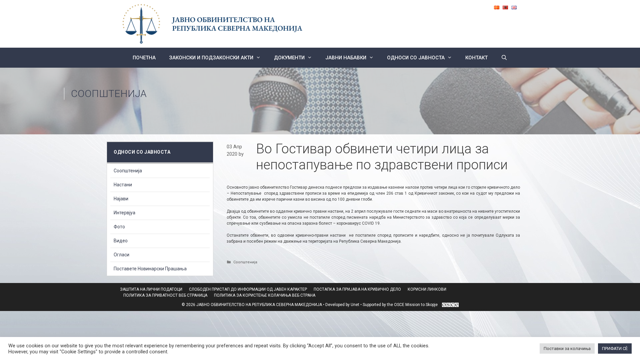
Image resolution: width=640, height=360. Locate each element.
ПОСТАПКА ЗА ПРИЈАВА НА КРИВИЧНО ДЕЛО (357, 289)
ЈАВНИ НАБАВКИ (345, 58)
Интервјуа (124, 212)
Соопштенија (109, 93)
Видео (121, 240)
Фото (119, 226)
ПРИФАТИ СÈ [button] (615, 348)
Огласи (121, 254)
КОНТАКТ (476, 58)
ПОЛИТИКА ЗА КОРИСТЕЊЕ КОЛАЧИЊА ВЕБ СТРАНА (264, 295)
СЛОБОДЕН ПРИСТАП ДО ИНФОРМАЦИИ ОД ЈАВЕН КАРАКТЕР (248, 289)
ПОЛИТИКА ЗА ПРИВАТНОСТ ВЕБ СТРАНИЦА (165, 295)
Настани (123, 184)
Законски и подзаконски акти (211, 58)
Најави (121, 198)
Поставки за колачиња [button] (567, 348)
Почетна (144, 58)
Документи (289, 58)
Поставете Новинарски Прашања (150, 268)
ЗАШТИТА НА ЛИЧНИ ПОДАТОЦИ (151, 289)
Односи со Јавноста (416, 58)
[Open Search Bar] (504, 58)
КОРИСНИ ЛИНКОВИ (427, 289)
